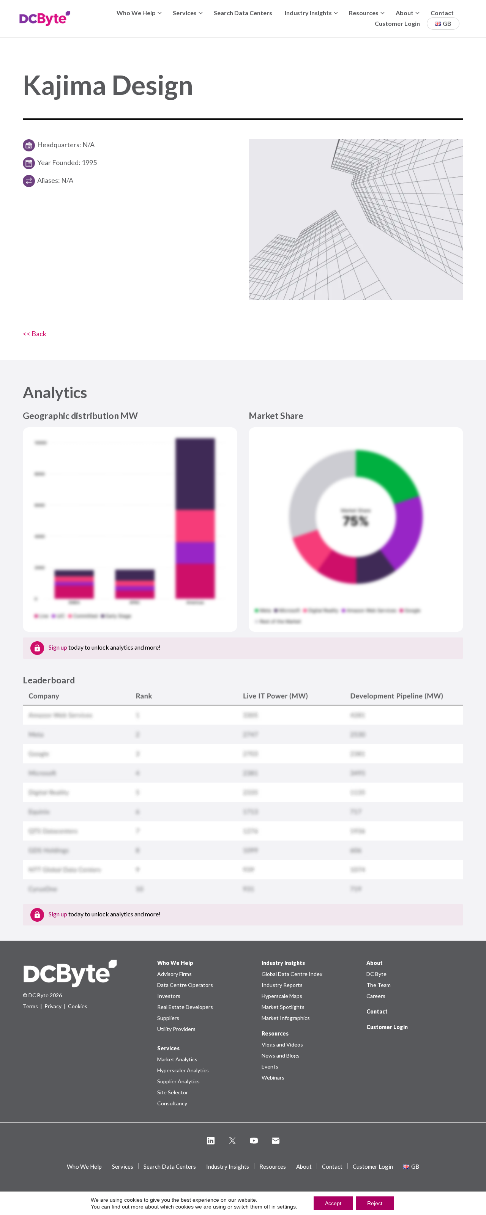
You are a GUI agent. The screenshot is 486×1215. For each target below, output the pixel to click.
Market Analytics (177, 1059)
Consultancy (172, 1103)
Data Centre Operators (185, 985)
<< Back (34, 333)
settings (286, 1207)
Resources (364, 12)
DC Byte (376, 974)
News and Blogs (281, 1055)
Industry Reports (282, 985)
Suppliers (168, 1018)
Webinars (273, 1077)
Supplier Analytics (178, 1081)
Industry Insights (308, 12)
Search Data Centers (243, 12)
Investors (168, 996)
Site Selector (172, 1092)
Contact (442, 12)
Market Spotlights (283, 1007)
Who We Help (136, 12)
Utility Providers (176, 1029)
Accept (333, 1203)
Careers (375, 996)
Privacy (53, 1006)
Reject (374, 1203)
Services (185, 12)
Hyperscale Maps (282, 996)
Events (270, 1066)
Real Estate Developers (185, 1007)
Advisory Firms (174, 974)
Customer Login (397, 23)
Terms (30, 1006)
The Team (378, 985)
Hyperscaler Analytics (183, 1070)
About (404, 12)
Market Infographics (286, 1018)
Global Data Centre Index (292, 974)
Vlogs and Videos (282, 1044)
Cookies (77, 1006)
